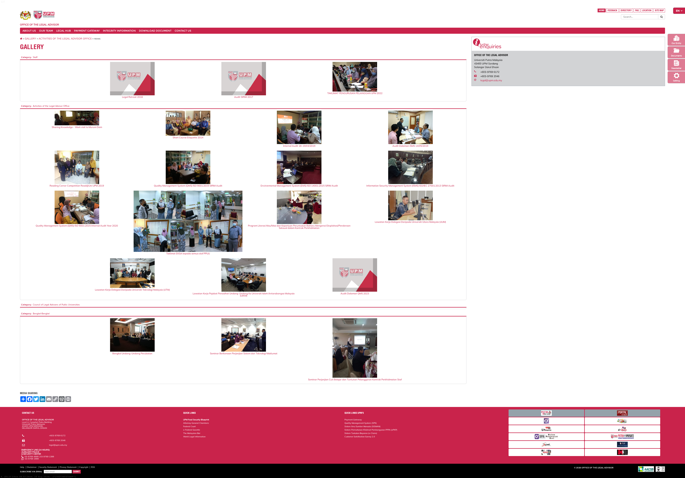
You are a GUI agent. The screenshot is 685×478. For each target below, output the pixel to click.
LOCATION (646, 10)
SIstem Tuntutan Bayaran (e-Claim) (360, 433)
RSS (93, 467)
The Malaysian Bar (191, 433)
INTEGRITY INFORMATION (119, 30)
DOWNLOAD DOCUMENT (155, 30)
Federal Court (189, 426)
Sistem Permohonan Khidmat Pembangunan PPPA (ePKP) (370, 430)
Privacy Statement (68, 467)
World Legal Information (194, 436)
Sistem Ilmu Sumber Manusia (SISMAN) (362, 426)
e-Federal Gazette (191, 430)
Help (22, 467)
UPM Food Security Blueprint (196, 419)
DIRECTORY (626, 10)
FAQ (637, 10)
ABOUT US (29, 30)
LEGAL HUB (63, 30)
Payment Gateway (353, 419)
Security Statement (48, 467)
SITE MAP (659, 10)
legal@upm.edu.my (491, 80)
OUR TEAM (46, 30)
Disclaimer (32, 467)
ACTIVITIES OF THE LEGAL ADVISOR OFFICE (65, 38)
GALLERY (30, 38)
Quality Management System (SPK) (360, 423)
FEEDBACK (612, 10)
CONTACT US (183, 30)
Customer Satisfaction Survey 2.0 (359, 436)
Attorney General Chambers (196, 423)
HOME (602, 10)
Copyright (83, 467)
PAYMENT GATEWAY (87, 30)
